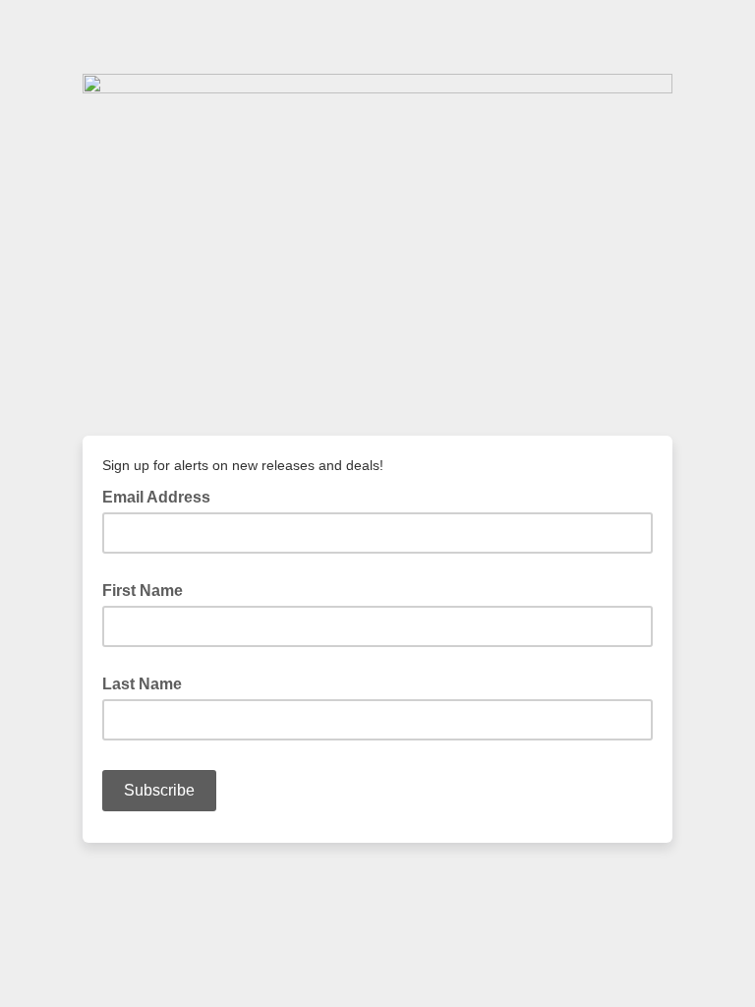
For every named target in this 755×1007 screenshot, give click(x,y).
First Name (142, 590)
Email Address (162, 495)
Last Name (142, 684)
